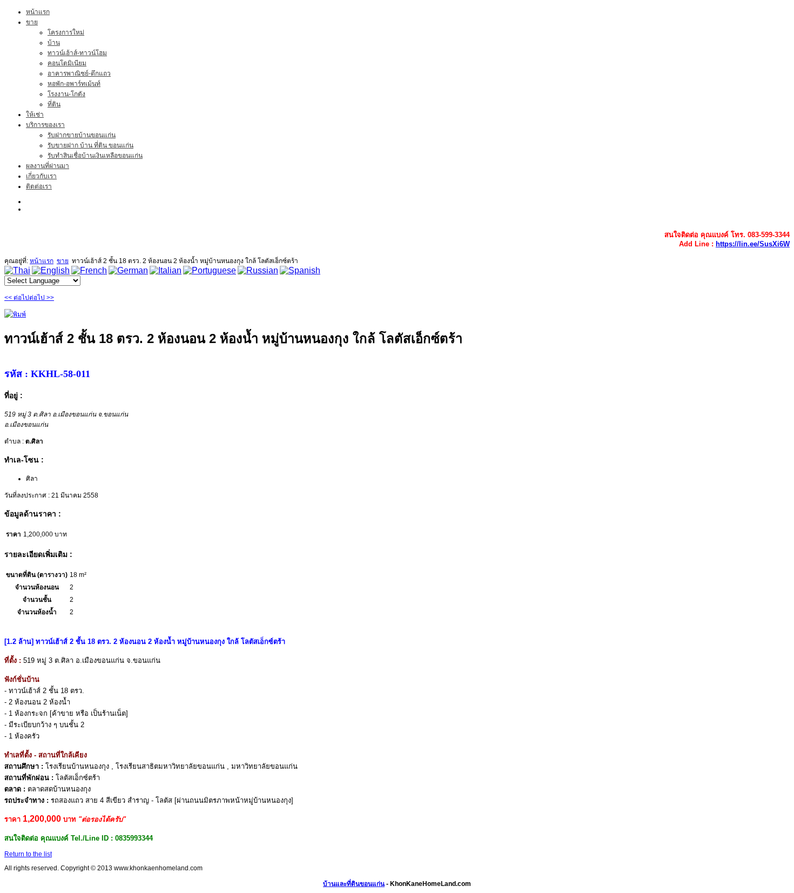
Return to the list (28, 854)
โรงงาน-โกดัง (66, 94)
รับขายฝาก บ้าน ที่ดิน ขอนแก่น (90, 145)
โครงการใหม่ (66, 32)
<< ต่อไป (16, 297)
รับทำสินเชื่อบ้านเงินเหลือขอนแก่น (95, 155)
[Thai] (17, 270)
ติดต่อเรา (39, 186)
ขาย (32, 22)
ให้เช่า (35, 114)
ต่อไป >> (41, 297)
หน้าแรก (38, 12)
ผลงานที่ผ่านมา (47, 166)
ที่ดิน (54, 104)
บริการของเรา (45, 125)
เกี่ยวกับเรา (41, 176)
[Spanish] (300, 270)
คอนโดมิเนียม (67, 63)
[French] (89, 270)
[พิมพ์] (15, 314)
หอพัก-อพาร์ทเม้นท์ (74, 84)
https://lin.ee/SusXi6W (753, 244)
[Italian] (165, 270)
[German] (128, 270)
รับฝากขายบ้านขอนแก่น (82, 135)
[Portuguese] (209, 270)
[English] (51, 270)
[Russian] (258, 270)
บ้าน (54, 42)
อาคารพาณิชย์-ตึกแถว (79, 73)
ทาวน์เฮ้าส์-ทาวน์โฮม (77, 53)
